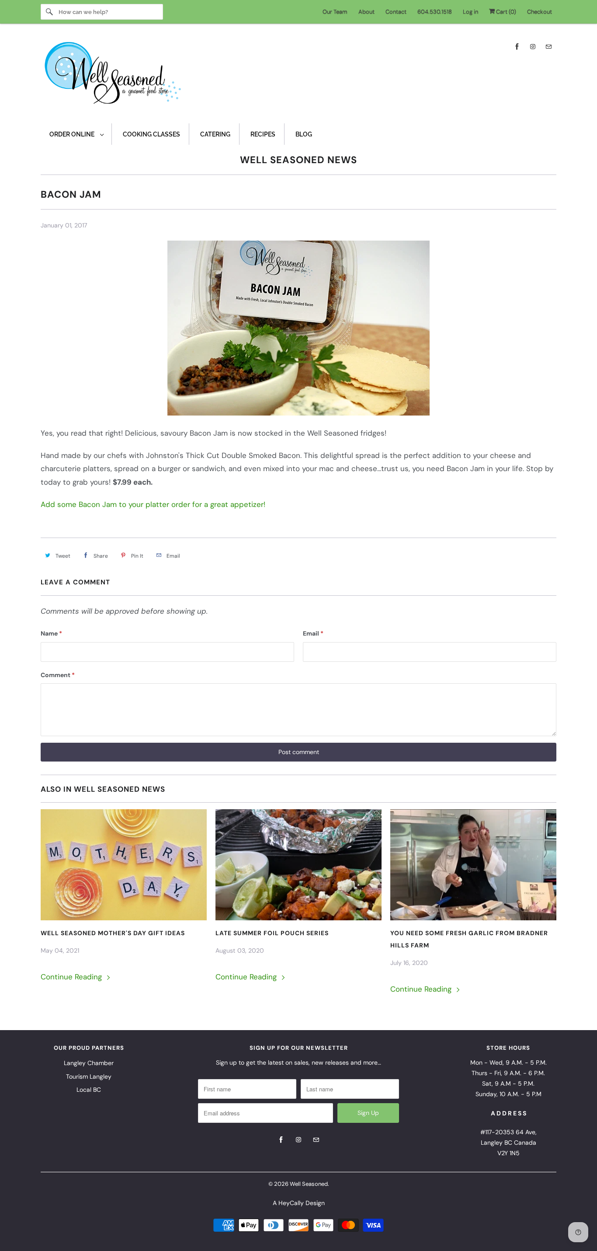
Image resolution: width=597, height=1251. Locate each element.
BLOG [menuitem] (303, 134)
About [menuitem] (366, 11)
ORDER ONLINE (72, 134)
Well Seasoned (309, 1184)
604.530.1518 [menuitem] (434, 11)
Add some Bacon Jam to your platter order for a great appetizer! (153, 504)
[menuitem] (76, 134)
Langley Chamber (89, 1063)
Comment (58, 675)
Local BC (88, 1090)
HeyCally (291, 1203)
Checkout (539, 11)
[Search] (49, 12)
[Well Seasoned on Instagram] (532, 46)
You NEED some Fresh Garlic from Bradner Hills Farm (469, 939)
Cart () (505, 11)
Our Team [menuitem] (335, 11)
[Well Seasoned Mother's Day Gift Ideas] (124, 864)
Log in (470, 11)
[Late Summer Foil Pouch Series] (298, 864)
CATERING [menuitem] (215, 134)
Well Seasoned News (298, 160)
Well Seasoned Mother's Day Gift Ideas (113, 933)
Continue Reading (72, 977)
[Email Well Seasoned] (548, 46)
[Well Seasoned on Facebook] (517, 46)
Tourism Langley (88, 1076)
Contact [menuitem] (395, 11)
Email (313, 633)
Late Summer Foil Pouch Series (272, 933)
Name (51, 633)
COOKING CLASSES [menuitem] (151, 134)
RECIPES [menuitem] (262, 134)
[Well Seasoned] (298, 76)
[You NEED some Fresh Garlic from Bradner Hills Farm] (473, 864)
